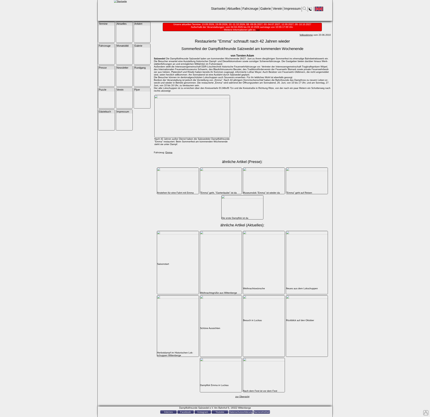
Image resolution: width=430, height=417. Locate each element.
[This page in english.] (319, 9)
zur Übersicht (242, 396)
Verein (277, 8)
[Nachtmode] (311, 10)
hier (258, 29)
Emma (168, 152)
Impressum (292, 8)
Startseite (218, 8)
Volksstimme (306, 35)
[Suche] (305, 10)
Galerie (265, 8)
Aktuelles (234, 8)
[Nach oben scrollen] (425, 412)
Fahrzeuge (250, 8)
